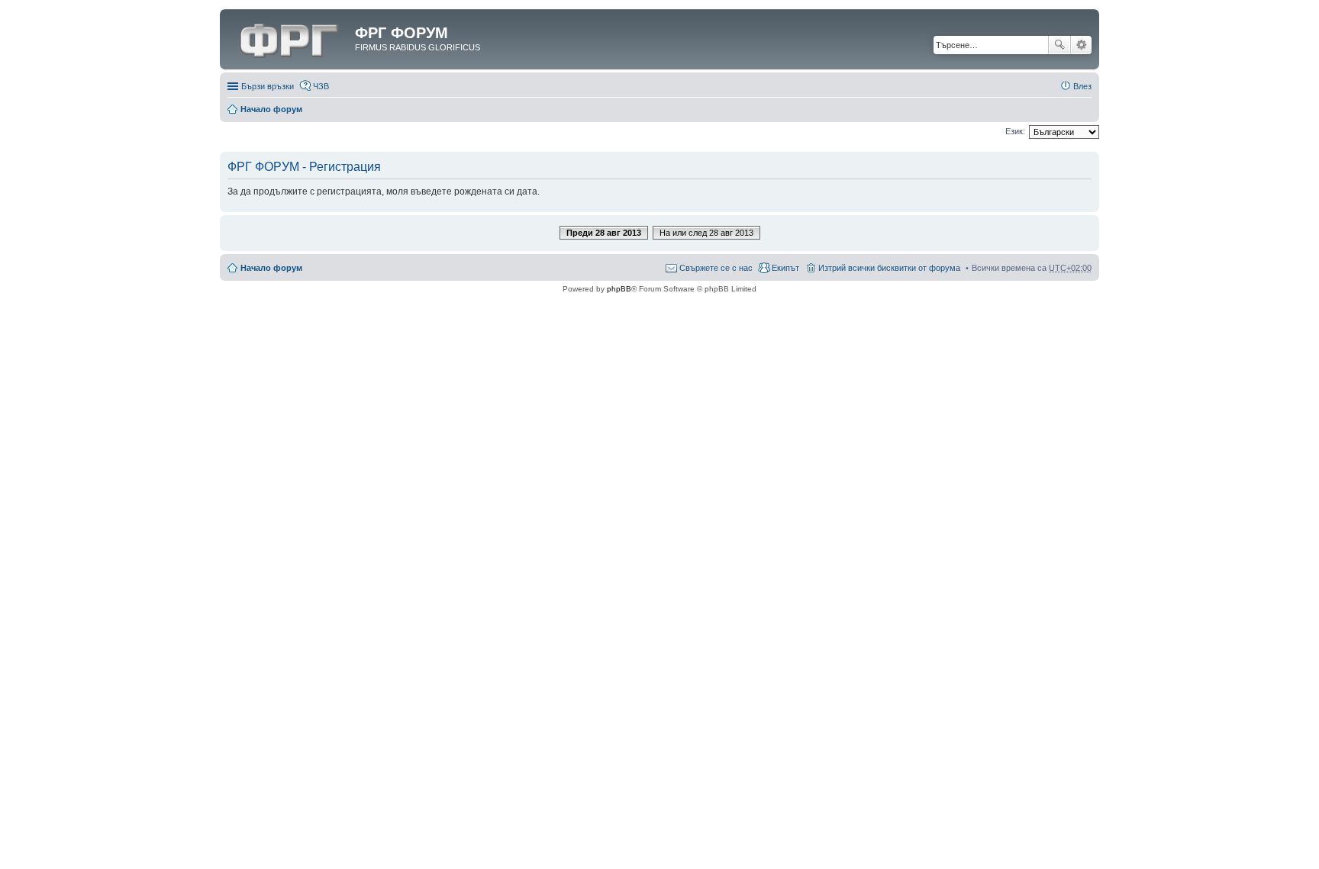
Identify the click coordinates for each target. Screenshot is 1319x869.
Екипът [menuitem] (785, 267)
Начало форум (271, 109)
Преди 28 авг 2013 (603, 232)
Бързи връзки (267, 86)
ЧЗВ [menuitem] (321, 86)
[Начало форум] (289, 37)
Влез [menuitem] (1082, 86)
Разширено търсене (1081, 45)
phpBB (619, 289)
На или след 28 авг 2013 (706, 232)
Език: (1015, 131)
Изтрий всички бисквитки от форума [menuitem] (889, 267)
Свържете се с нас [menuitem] (716, 267)
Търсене (1059, 45)
